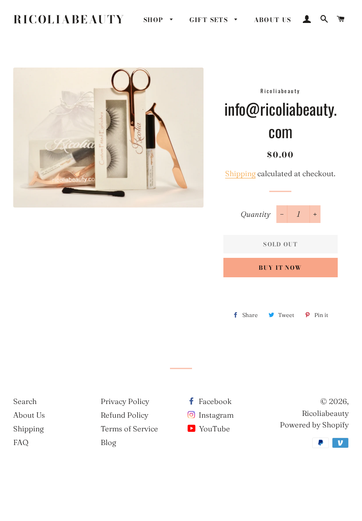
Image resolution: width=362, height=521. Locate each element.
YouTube (213, 428)
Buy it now (280, 267)
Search (25, 401)
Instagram (215, 414)
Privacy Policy (125, 401)
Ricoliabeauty (69, 19)
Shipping (240, 173)
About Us (29, 414)
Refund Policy (124, 414)
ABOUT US (272, 20)
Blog (108, 442)
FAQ (20, 442)
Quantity (255, 214)
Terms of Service (129, 428)
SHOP (154, 20)
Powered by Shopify (314, 424)
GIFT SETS (209, 20)
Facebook (214, 401)
